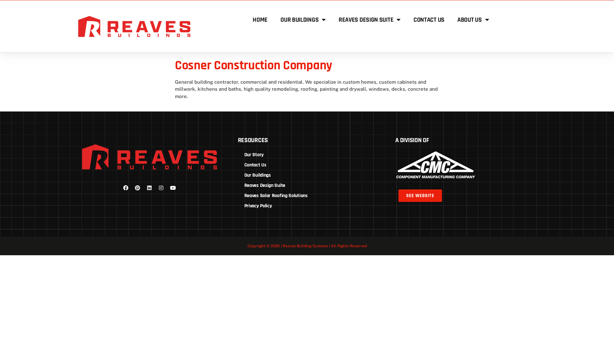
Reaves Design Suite (366, 20)
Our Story (254, 154)
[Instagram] (161, 188)
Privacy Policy (258, 206)
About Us (469, 20)
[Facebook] (126, 188)
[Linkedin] (149, 188)
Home (260, 20)
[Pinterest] (137, 188)
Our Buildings (299, 20)
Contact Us (429, 20)
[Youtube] (173, 188)
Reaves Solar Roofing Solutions (276, 195)
